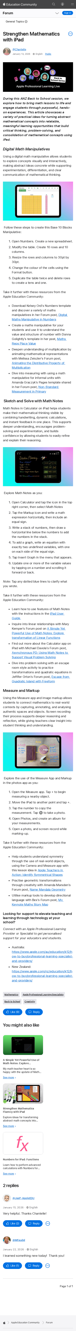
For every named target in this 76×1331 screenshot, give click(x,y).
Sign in (67, 13)
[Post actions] (69, 34)
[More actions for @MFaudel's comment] (47, 1265)
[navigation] (57, 13)
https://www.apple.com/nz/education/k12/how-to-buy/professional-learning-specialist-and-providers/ (42, 975)
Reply (36, 1012)
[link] (38, 77)
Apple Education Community (25, 1322)
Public (48, 54)
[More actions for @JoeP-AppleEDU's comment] (48, 1223)
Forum (8, 13)
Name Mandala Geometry (47, 889)
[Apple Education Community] (20, 4)
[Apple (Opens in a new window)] (4, 1322)
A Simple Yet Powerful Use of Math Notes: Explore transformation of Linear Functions (39, 633)
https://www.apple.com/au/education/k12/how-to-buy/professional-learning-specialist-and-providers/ (42, 956)
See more (8, 1077)
